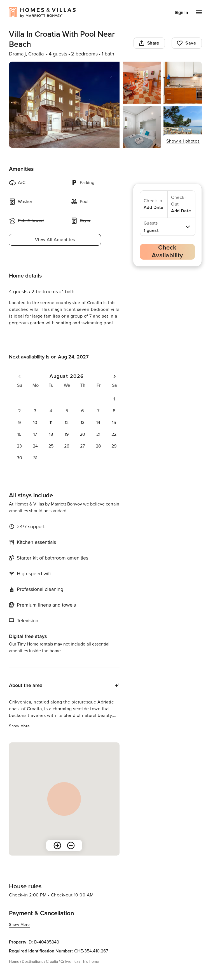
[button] (114, 409)
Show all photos (183, 141)
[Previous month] (20, 386)
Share (153, 43)
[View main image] (64, 105)
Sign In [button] (181, 12)
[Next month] (114, 386)
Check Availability (167, 251)
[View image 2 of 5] (142, 83)
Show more (19, 333)
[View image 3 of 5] (182, 83)
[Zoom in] (57, 855)
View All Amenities (55, 240)
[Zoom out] (70, 855)
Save (190, 43)
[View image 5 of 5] (182, 127)
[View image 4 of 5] (142, 127)
